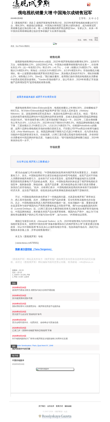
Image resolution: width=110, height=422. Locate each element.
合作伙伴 (50, 406)
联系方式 (59, 406)
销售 (85, 40)
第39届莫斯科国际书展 (22, 298)
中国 (90, 40)
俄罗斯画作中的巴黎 (21, 349)
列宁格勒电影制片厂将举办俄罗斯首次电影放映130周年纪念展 (40, 338)
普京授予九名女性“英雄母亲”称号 (27, 314)
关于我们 (42, 406)
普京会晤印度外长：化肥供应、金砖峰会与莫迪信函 (35, 322)
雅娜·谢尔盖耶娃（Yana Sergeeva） (34, 249)
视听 (14, 346)
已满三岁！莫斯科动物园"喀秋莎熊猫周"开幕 (32, 330)
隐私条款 (68, 406)
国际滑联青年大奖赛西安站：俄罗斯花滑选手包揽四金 (36, 306)
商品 (96, 40)
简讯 (14, 283)
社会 (79, 40)
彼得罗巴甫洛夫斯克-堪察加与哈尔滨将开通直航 (33, 290)
